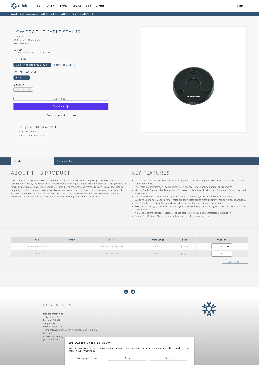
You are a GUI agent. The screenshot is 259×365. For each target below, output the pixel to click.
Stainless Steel (63, 64)
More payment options (61, 115)
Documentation (65, 161)
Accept (128, 358)
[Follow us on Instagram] (126, 292)
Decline (168, 358)
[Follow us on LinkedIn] (133, 292)
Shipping (30, 52)
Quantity (18, 84)
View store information (31, 135)
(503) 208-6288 (50, 339)
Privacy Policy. (89, 350)
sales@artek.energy (53, 336)
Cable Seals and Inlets (49, 14)
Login (240, 5)
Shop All (14, 14)
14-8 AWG (21, 77)
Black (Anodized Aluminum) (32, 64)
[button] (234, 6)
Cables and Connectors (29, 14)
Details (17, 161)
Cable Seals (65, 14)
